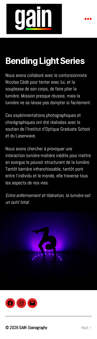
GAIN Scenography (33, 327)
